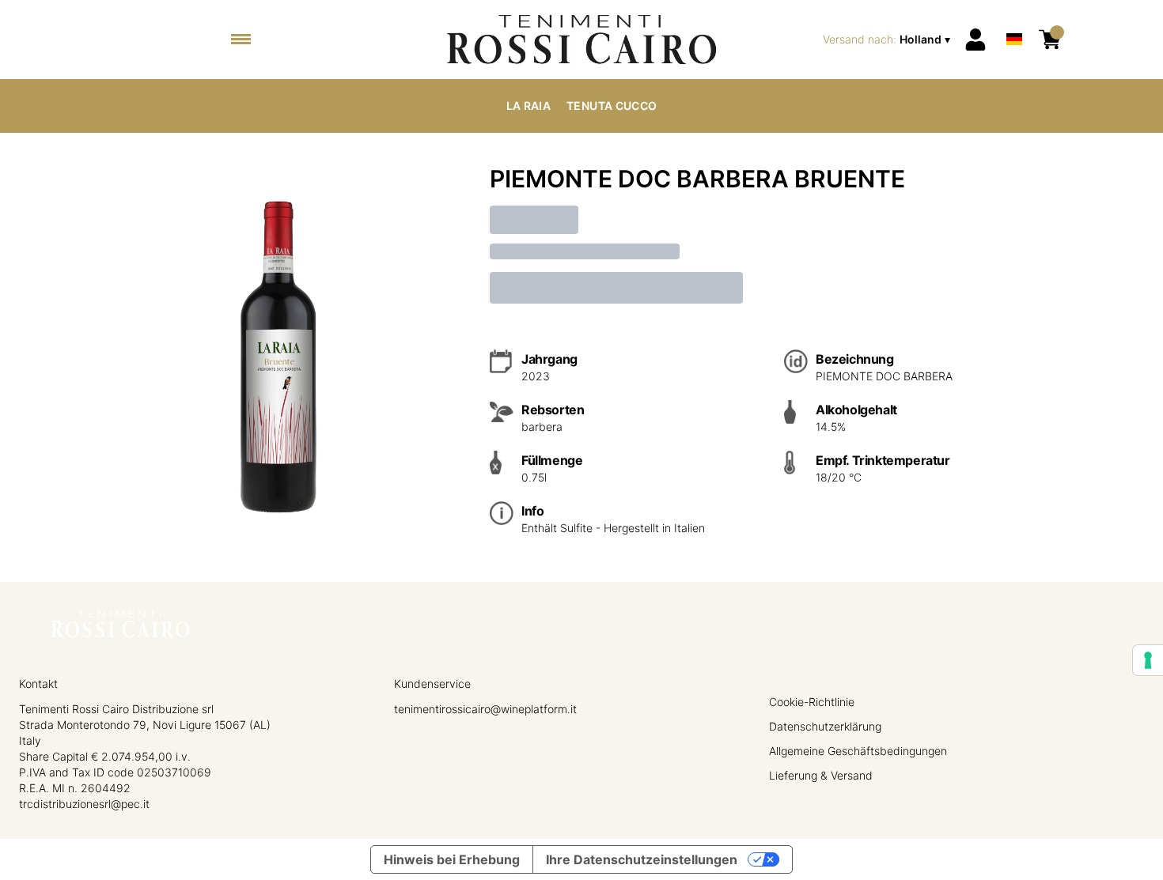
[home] (581, 39)
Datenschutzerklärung (825, 726)
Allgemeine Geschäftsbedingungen (858, 750)
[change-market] (888, 39)
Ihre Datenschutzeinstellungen (641, 859)
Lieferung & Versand (821, 775)
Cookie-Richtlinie (811, 701)
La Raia (528, 105)
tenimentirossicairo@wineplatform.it (485, 709)
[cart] (1050, 39)
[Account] (975, 39)
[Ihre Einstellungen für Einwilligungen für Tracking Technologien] (1148, 660)
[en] (1014, 18)
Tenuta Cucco (611, 105)
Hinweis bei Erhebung (452, 859)
